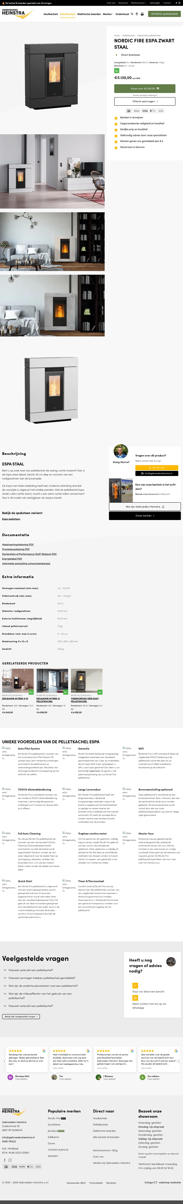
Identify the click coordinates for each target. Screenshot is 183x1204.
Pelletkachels (67, 14)
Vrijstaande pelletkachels (149, 35)
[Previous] (2, 693)
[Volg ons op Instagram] (179, 3)
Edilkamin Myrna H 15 (15, 698)
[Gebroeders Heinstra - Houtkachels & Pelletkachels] (18, 14)
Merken (107, 14)
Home (117, 35)
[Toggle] (5, 970)
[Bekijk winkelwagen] (142, 14)
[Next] (102, 693)
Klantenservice (138, 2)
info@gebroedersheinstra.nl (18, 1137)
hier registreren (92, 770)
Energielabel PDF (12, 558)
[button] (132, 14)
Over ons (111, 2)
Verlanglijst (155, 2)
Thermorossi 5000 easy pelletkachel (85, 700)
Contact (167, 2)
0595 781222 (9, 1141)
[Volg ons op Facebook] (176, 3)
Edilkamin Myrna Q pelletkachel (48, 700)
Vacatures (123, 2)
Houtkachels (51, 14)
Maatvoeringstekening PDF (18, 544)
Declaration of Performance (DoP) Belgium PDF (29, 554)
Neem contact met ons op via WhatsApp (149, 1005)
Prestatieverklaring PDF (16, 549)
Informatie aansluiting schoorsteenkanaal (26, 563)
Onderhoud (122, 14)
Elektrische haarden (89, 14)
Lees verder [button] (56, 1068)
